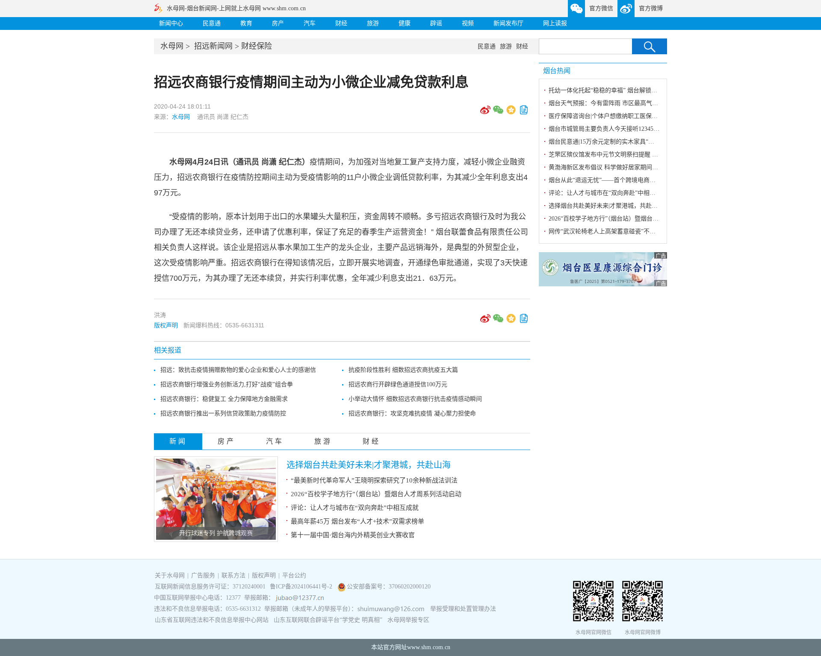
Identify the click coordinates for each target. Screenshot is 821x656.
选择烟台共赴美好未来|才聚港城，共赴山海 (368, 465)
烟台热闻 (556, 70)
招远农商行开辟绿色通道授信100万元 (397, 384)
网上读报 (555, 23)
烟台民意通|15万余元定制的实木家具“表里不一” (612, 141)
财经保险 (256, 46)
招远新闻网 (213, 46)
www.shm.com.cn (428, 647)
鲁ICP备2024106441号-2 (302, 586)
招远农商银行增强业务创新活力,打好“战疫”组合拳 (226, 384)
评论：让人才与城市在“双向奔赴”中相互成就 (355, 507)
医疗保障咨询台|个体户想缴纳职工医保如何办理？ (615, 116)
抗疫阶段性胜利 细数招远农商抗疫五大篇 (403, 370)
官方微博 (651, 8)
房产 (278, 23)
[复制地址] (524, 112)
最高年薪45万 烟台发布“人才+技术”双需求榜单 (357, 521)
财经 (341, 23)
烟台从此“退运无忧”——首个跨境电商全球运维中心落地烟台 (629, 180)
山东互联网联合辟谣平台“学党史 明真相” (328, 620)
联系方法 (233, 575)
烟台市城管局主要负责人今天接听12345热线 (607, 129)
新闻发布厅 (508, 23)
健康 (404, 23)
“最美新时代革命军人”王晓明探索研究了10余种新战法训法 (374, 480)
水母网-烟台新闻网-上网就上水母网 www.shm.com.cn (236, 8)
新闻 (178, 441)
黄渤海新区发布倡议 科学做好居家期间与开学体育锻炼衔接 (627, 167)
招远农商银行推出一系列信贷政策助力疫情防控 (223, 413)
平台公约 (294, 575)
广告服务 (203, 575)
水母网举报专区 (408, 620)
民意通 (212, 23)
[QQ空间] (511, 112)
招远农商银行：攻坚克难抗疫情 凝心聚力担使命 (412, 413)
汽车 (310, 23)
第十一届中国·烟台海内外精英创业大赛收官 (353, 535)
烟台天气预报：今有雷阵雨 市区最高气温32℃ (609, 103)
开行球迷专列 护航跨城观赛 (216, 533)
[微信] (498, 112)
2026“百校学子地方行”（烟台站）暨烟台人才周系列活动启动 (376, 494)
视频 (468, 23)
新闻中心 (171, 23)
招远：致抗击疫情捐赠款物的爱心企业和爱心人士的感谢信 (238, 370)
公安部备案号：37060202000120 (389, 586)
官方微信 (601, 8)
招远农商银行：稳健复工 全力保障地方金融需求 (224, 399)
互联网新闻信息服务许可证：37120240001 (210, 586)
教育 (246, 23)
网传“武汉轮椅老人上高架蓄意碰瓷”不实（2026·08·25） (622, 231)
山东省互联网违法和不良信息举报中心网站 (212, 620)
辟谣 (436, 23)
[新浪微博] (485, 112)
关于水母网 (170, 575)
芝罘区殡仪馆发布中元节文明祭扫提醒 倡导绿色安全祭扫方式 (630, 154)
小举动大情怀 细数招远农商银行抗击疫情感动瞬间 (415, 399)
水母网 (171, 46)
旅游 (373, 23)
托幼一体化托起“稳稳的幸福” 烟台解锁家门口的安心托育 (624, 90)
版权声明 (166, 325)
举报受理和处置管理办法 (463, 609)
